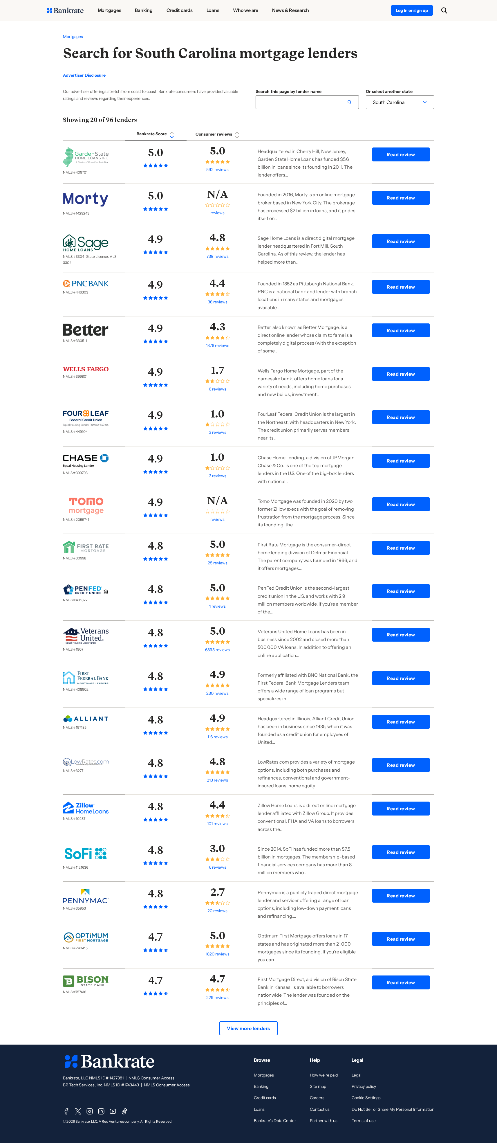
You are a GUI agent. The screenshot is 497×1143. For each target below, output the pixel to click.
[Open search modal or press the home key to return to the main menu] (444, 10)
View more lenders (248, 1028)
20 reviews (217, 910)
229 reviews (217, 997)
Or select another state (389, 91)
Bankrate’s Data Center (275, 1120)
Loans (259, 1109)
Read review (401, 154)
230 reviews (217, 693)
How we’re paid (324, 1075)
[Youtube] (112, 1111)
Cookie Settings (366, 1097)
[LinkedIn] (101, 1111)
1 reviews (217, 606)
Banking (261, 1086)
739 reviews (218, 256)
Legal (356, 1075)
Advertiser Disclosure (84, 75)
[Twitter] (78, 1111)
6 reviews (217, 389)
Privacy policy (364, 1086)
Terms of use (364, 1120)
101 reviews (217, 823)
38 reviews (217, 302)
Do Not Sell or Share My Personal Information (393, 1109)
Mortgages (73, 36)
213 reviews (217, 780)
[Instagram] (89, 1111)
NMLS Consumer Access (151, 1078)
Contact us (320, 1109)
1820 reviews (217, 954)
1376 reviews (217, 345)
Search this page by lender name (289, 91)
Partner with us (323, 1120)
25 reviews (217, 563)
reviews (217, 212)
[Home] (65, 10)
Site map (318, 1086)
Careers (317, 1097)
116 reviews (217, 736)
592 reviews (217, 169)
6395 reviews (217, 649)
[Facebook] (66, 1111)
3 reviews (217, 432)
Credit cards (265, 1097)
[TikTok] (124, 1111)
